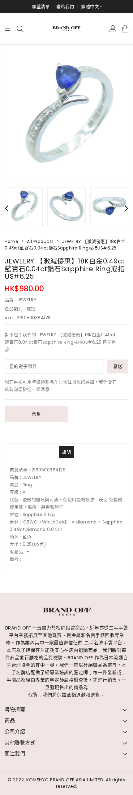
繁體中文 (90, 6)
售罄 (36, 414)
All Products (40, 241)
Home (11, 241)
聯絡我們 (65, 6)
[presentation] (6, 208)
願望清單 (41, 6)
